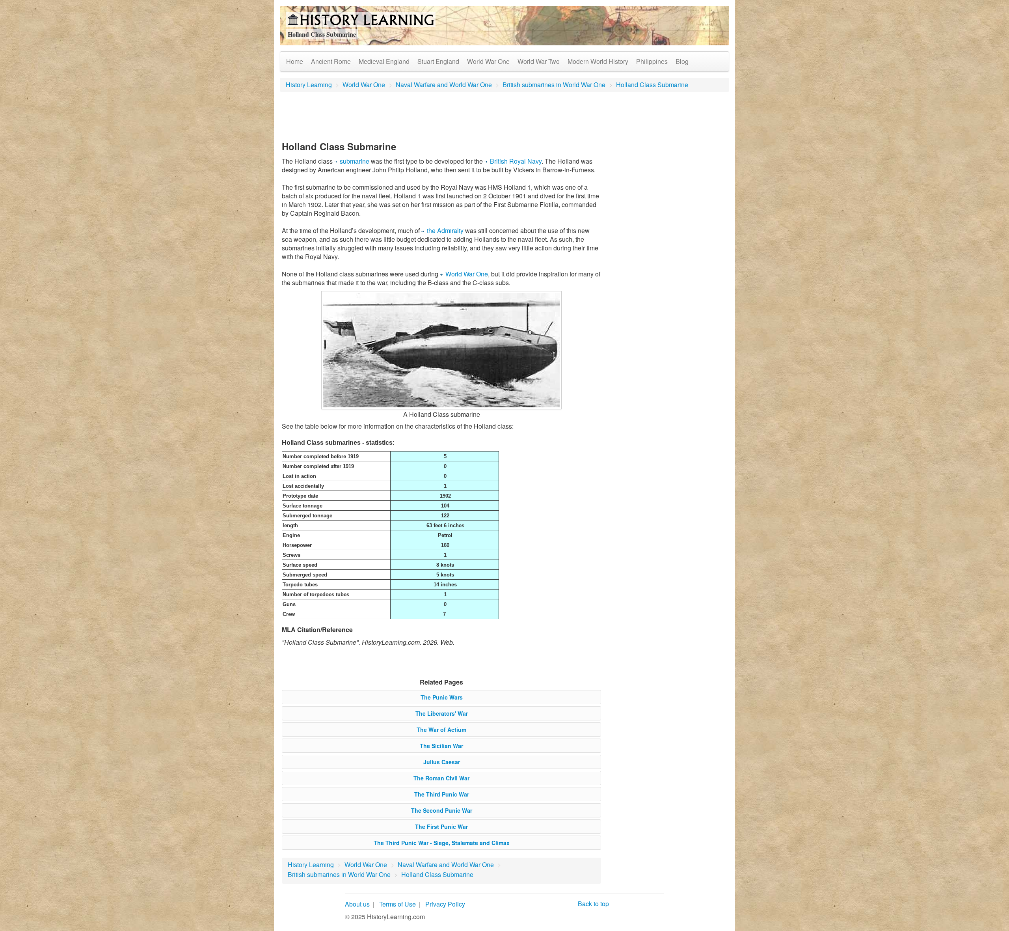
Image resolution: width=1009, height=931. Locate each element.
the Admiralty (445, 230)
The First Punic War (441, 826)
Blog (682, 61)
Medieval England (384, 61)
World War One (488, 61)
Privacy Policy (445, 904)
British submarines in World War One (554, 84)
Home (294, 61)
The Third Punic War (441, 794)
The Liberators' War (441, 713)
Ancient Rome (331, 61)
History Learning (309, 84)
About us (357, 904)
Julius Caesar (441, 762)
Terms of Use (397, 904)
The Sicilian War (441, 746)
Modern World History (598, 61)
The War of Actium (441, 729)
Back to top (593, 903)
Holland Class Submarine (652, 84)
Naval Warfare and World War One (444, 84)
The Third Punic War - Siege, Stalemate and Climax (442, 843)
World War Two (539, 61)
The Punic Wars (442, 697)
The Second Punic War (441, 810)
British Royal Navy (516, 161)
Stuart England (438, 61)
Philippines (652, 61)
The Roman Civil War (441, 778)
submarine (354, 161)
